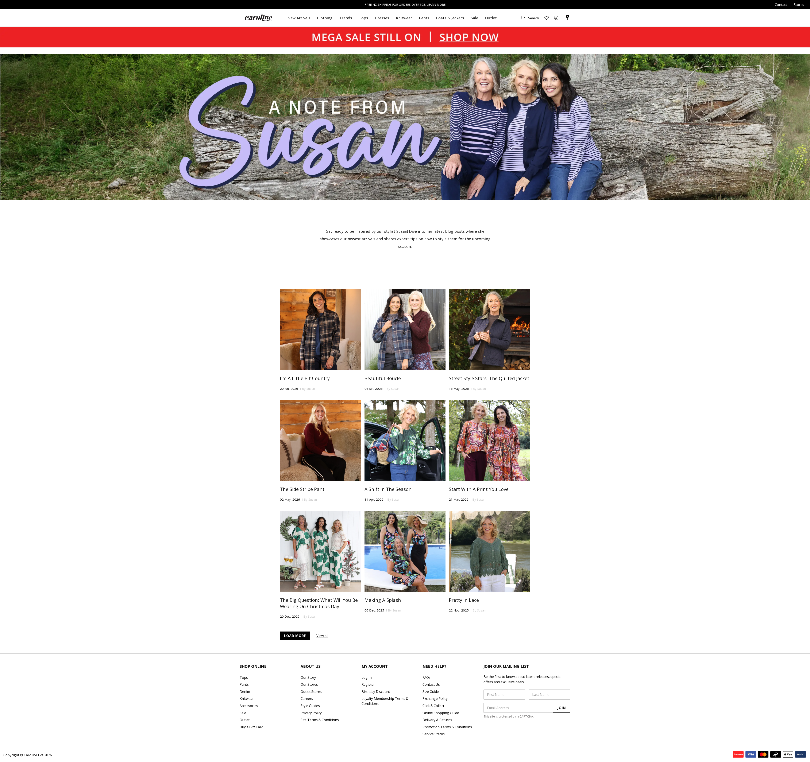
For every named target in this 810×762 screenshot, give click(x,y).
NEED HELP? (434, 666)
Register (368, 684)
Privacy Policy (311, 713)
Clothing (324, 17)
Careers (307, 698)
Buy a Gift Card (251, 727)
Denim (245, 691)
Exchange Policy (435, 698)
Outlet (491, 17)
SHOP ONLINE (253, 666)
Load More (295, 635)
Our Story (308, 677)
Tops (363, 17)
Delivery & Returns (437, 720)
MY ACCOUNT (375, 666)
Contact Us (431, 684)
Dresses (382, 17)
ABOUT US (310, 666)
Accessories (249, 705)
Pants (424, 17)
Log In (367, 677)
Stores (799, 4)
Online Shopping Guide (441, 713)
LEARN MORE (436, 5)
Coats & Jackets (450, 17)
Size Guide (431, 691)
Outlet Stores (311, 691)
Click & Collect (433, 705)
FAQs (427, 677)
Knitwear (404, 17)
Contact (781, 4)
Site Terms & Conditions (320, 720)
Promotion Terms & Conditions (447, 727)
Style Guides (310, 705)
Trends (345, 17)
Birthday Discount (376, 691)
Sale (474, 17)
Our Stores (309, 684)
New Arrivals (299, 17)
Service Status (434, 734)
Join (562, 708)
